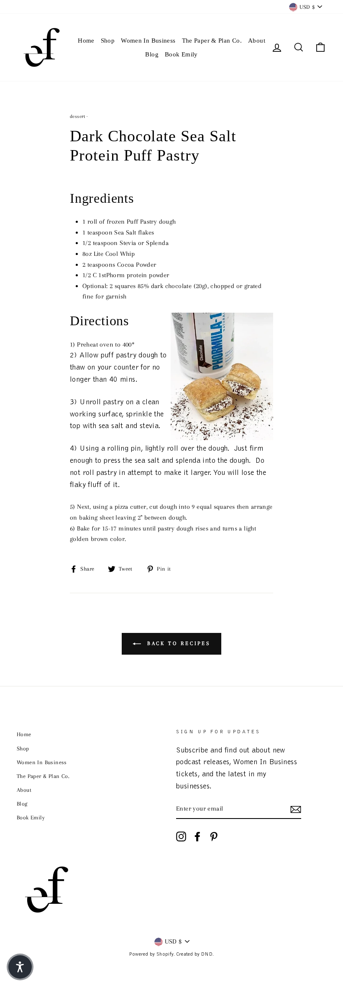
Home (86, 40)
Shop (108, 40)
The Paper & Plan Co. (212, 40)
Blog (152, 54)
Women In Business (148, 40)
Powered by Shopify (151, 954)
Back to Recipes (177, 643)
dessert (77, 116)
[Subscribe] (295, 809)
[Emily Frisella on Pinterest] (214, 836)
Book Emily (181, 54)
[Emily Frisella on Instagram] (181, 836)
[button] (20, 967)
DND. (207, 954)
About (256, 40)
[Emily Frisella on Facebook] (197, 836)
